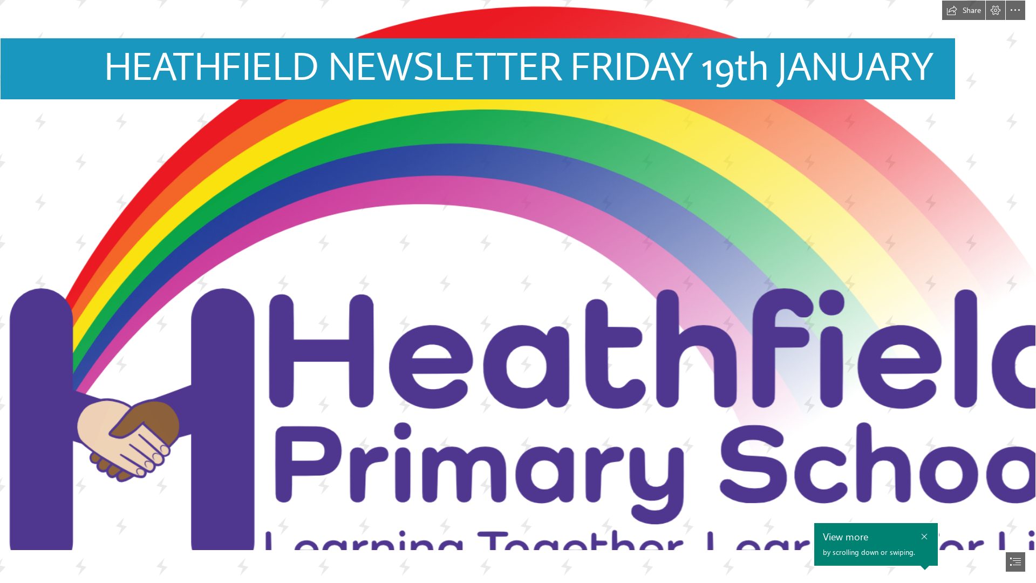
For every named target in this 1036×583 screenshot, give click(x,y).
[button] (963, 10)
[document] (518, 291)
